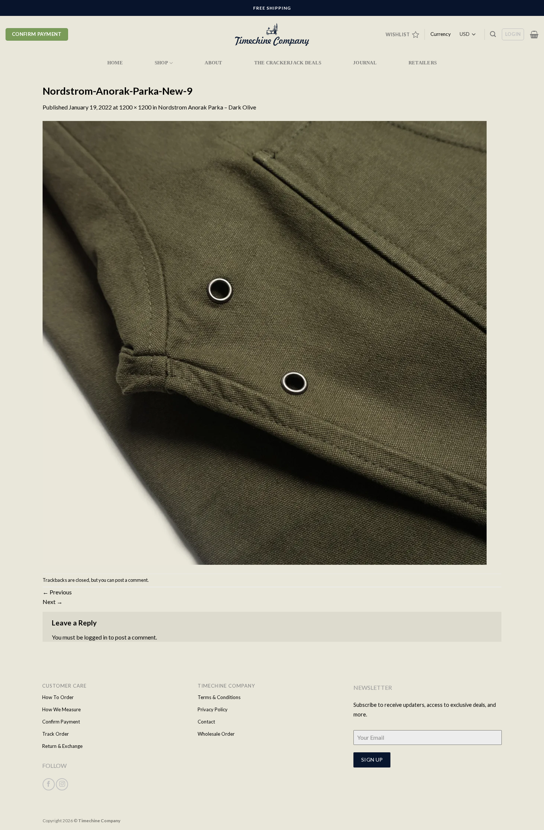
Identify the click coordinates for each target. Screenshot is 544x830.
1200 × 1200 (135, 107)
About (213, 62)
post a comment (131, 580)
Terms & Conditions (219, 697)
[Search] (493, 34)
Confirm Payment (61, 722)
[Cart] (534, 34)
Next (53, 601)
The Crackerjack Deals (287, 62)
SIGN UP (372, 759)
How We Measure (61, 709)
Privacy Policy (213, 709)
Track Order (55, 734)
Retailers (423, 62)
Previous (57, 591)
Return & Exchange (62, 746)
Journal (365, 62)
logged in (95, 637)
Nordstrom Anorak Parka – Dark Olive (207, 107)
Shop (161, 62)
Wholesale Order (216, 734)
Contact (206, 722)
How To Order (58, 697)
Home (115, 62)
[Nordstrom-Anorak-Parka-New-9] (265, 341)
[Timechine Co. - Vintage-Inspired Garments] (272, 34)
